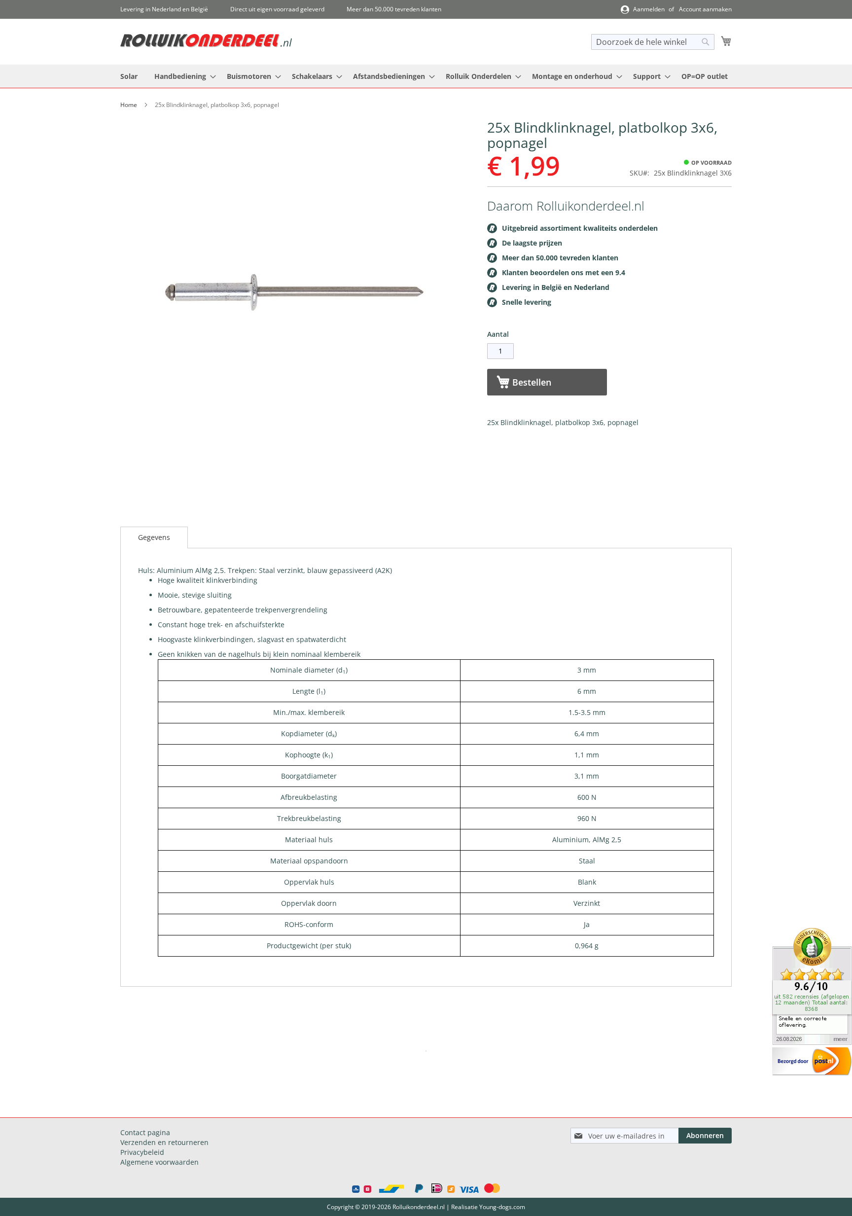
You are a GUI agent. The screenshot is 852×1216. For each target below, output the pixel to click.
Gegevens (154, 537)
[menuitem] (128, 76)
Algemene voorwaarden (159, 1162)
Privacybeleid (142, 1152)
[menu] (426, 76)
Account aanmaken (705, 9)
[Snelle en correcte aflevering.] (812, 1042)
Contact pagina (145, 1132)
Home (128, 105)
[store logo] (206, 40)
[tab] (154, 537)
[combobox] (652, 42)
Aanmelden (649, 9)
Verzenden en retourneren (164, 1142)
